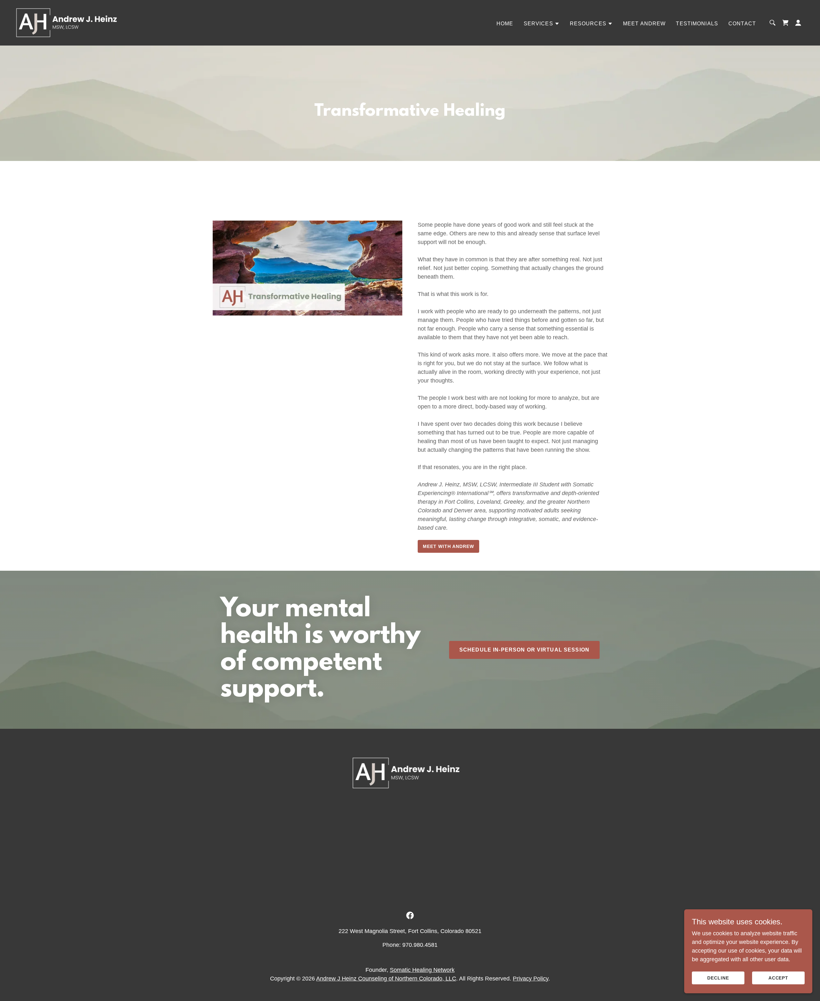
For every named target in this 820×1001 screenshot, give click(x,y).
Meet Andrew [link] (644, 23)
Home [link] (504, 23)
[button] (542, 24)
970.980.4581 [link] (420, 945)
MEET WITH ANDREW (448, 546)
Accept (778, 977)
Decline (718, 977)
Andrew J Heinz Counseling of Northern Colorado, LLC (386, 978)
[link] (66, 22)
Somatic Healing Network (422, 970)
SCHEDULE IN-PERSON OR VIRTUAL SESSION (524, 649)
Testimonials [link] (697, 23)
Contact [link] (742, 23)
